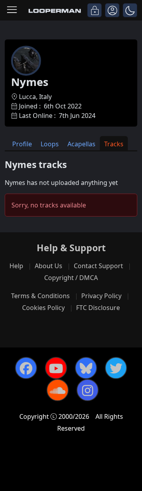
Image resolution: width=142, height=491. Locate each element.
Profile (22, 144)
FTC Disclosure (98, 307)
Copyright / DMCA (71, 277)
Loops (50, 144)
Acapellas (81, 144)
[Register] (112, 10)
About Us (48, 265)
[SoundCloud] (58, 390)
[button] (130, 10)
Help (16, 265)
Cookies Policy (43, 307)
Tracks (113, 144)
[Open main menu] (12, 10)
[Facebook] (26, 368)
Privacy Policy (101, 295)
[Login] (94, 10)
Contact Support (98, 265)
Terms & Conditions (40, 295)
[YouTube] (56, 368)
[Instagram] (88, 390)
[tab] (22, 143)
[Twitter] (116, 368)
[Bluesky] (86, 368)
